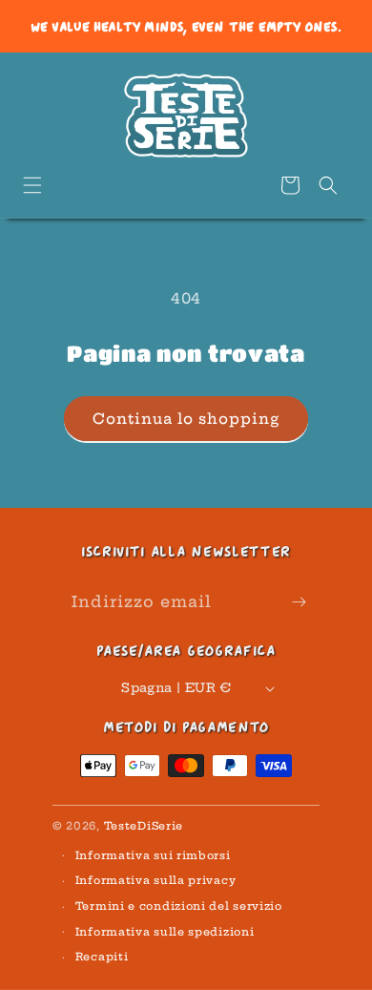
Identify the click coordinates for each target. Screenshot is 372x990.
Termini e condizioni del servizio (178, 906)
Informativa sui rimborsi (153, 855)
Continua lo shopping (186, 419)
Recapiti (102, 956)
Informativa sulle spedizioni (165, 931)
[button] (32, 185)
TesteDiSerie (143, 825)
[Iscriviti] (299, 601)
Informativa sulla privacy (156, 880)
